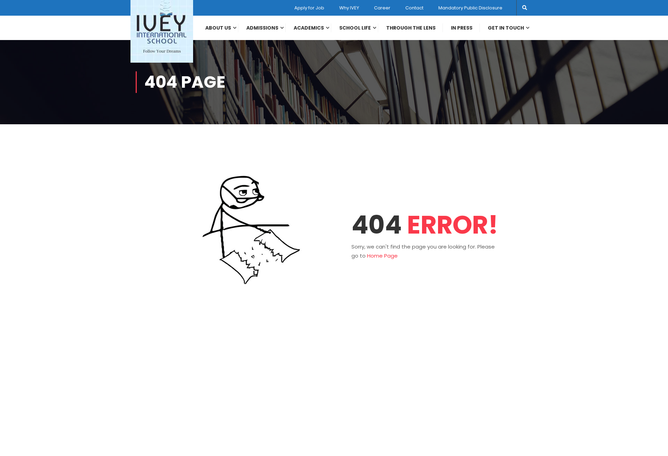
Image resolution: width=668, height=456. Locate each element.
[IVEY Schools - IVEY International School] (161, 31)
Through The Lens (411, 27)
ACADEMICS (309, 27)
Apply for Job (309, 8)
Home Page (382, 255)
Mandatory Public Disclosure (470, 8)
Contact (414, 8)
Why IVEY (349, 8)
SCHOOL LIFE (355, 27)
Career (382, 8)
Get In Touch (506, 27)
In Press (461, 27)
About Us (218, 27)
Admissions (262, 27)
